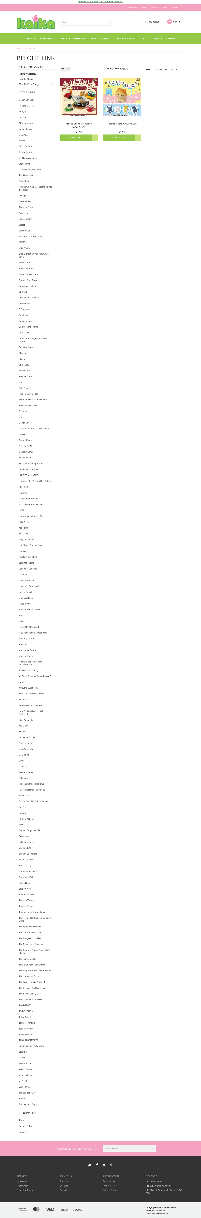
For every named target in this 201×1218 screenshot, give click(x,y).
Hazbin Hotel (25, 457)
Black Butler (24, 230)
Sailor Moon (24, 836)
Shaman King (25, 847)
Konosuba (23, 550)
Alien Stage (24, 180)
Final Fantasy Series (28, 393)
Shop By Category (38, 38)
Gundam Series (26, 451)
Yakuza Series (25, 1069)
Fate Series (24, 388)
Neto (166, 1213)
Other (21, 760)
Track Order (22, 1185)
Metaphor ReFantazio (29, 626)
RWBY (22, 824)
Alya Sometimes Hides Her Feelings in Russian (35, 188)
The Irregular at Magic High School (35, 970)
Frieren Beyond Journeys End (33, 399)
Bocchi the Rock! (26, 268)
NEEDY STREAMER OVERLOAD (34, 693)
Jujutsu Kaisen (25, 152)
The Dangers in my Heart (30, 938)
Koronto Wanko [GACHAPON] (122, 123)
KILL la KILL (24, 533)
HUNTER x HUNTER (28, 475)
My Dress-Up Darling (28, 670)
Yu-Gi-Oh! (23, 1081)
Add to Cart (76, 137)
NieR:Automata (26, 719)
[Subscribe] (152, 1148)
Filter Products (31, 66)
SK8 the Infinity (26, 859)
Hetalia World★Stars (28, 469)
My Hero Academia (28, 157)
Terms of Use (109, 1181)
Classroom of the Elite (29, 297)
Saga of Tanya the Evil (29, 830)
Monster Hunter (26, 655)
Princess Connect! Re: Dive (31, 783)
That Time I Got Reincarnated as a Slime (35, 919)
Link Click (23, 574)
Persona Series (26, 772)
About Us (154, 7)
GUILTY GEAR (26, 446)
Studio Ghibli (25, 888)
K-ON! (21, 510)
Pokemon (23, 778)
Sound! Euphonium (28, 871)
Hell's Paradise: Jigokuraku (31, 463)
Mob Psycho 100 (26, 638)
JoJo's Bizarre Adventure (30, 504)
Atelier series (25, 201)
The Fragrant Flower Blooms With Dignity (34, 951)
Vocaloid (23, 1051)
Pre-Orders (100, 38)
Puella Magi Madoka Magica (32, 789)
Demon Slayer (25, 128)
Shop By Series (71, 38)
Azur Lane (23, 212)
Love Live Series (26, 580)
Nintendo (23, 731)
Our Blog (64, 1185)
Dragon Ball (24, 163)
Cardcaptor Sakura (27, 285)
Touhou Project (26, 1028)
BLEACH (23, 242)
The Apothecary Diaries (30, 926)
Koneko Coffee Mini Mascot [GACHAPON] (79, 125)
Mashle (22, 620)
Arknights (23, 195)
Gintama (23, 411)
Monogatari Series (27, 650)
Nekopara (23, 699)
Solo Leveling (25, 865)
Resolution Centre (25, 1190)
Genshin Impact (126, 38)
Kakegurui (23, 527)
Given (21, 416)
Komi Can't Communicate (31, 545)
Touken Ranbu (26, 1034)
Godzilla (22, 434)
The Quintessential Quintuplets (33, 982)
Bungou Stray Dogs (28, 280)
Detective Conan (26, 347)
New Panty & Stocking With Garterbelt (31, 712)
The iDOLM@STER (28, 958)
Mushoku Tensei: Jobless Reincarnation (30, 663)
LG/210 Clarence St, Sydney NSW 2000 (164, 1191)
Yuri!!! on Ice (24, 1086)
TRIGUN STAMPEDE (28, 1040)
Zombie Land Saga (28, 1104)
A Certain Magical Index (30, 169)
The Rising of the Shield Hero (32, 987)
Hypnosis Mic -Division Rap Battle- (35, 481)
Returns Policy (25, 1126)
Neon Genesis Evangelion (31, 705)
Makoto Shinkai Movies (29, 609)
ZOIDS (22, 1098)
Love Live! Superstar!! (29, 586)
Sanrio (22, 140)
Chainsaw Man (26, 123)
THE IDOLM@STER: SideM (32, 964)
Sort (148, 69)
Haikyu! (22, 111)
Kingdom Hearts (26, 539)
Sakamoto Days (26, 841)
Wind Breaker (25, 1063)
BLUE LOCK (24, 262)
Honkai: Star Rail (26, 105)
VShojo (22, 1057)
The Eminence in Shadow (31, 944)
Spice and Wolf (26, 877)
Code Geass (24, 303)
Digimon (22, 353)
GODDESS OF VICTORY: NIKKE (34, 428)
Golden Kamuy (26, 440)
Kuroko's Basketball (28, 556)
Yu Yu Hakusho (26, 1075)
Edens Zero (24, 370)
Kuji (145, 38)
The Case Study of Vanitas (31, 932)
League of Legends (28, 568)
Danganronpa (25, 320)
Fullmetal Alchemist (28, 405)
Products (133, 7)
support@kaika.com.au (160, 1185)
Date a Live (24, 332)
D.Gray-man (24, 309)
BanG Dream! (25, 218)
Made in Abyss (26, 603)
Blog (144, 7)
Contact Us (177, 7)
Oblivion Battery (26, 743)
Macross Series (26, 597)
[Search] (110, 22)
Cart (176, 21)
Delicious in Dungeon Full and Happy (33, 340)
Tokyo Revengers (27, 1022)
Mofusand (23, 644)
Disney (22, 358)
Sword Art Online (27, 894)
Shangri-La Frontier (28, 853)
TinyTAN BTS (25, 1005)
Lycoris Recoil (25, 592)
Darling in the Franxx (28, 326)
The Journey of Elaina (29, 976)
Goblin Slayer (25, 422)
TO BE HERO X (26, 1011)
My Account (155, 21)
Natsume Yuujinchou (28, 687)
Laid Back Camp (26, 562)
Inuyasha (23, 492)
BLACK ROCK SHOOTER (31, 236)
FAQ (165, 7)
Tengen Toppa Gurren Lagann (33, 911)
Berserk (22, 224)
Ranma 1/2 (24, 795)
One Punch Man (26, 748)
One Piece (24, 134)
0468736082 (155, 1181)
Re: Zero (23, 807)
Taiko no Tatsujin (27, 900)
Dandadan (24, 315)
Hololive (22, 117)
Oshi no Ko (24, 754)
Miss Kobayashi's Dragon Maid (33, 632)
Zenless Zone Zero (28, 1092)
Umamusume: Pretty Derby (31, 1045)
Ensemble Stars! (26, 376)
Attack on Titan (26, 207)
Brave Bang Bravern (28, 274)
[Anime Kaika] (36, 21)
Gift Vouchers (165, 38)
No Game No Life (27, 737)
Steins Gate (24, 882)
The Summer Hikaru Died (31, 999)
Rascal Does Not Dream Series (33, 801)
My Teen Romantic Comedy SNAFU (35, 676)
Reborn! (22, 812)
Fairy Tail (23, 382)
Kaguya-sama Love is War (31, 515)
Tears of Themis (26, 906)
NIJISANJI (23, 725)
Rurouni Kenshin (26, 818)
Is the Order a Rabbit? (29, 498)
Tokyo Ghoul (25, 1017)
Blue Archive (24, 247)
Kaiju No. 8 (24, 521)
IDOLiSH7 (23, 486)
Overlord (23, 766)
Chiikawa (23, 291)
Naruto (22, 681)
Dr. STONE (24, 364)
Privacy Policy (109, 1185)
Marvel (22, 615)
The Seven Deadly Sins (30, 993)
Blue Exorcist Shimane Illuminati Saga (34, 255)
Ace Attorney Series (28, 175)
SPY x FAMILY (25, 146)
